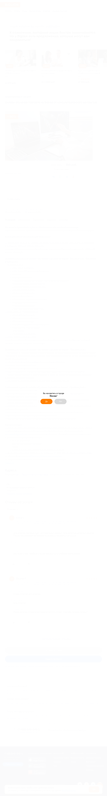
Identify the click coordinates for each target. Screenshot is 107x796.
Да (46, 401)
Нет (60, 401)
